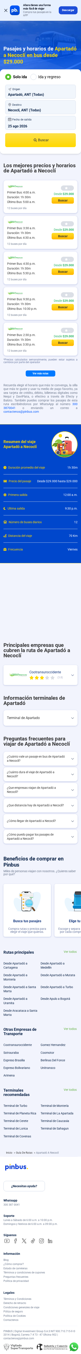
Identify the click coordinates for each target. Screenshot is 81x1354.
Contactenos (10, 1320)
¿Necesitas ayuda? (24, 1186)
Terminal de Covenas (17, 1136)
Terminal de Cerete (15, 1121)
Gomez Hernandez (53, 1045)
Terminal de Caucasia (55, 1121)
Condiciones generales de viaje (21, 1307)
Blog (6, 1259)
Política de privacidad (16, 1281)
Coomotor (47, 1052)
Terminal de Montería (55, 1105)
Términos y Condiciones (17, 1298)
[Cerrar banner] (5, 10)
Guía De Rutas (24, 1152)
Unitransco (48, 1068)
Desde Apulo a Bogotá (55, 998)
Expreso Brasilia (14, 1060)
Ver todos (70, 951)
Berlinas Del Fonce (53, 1060)
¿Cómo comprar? (13, 1264)
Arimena (9, 1075)
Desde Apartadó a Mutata (58, 975)
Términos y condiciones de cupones (24, 1272)
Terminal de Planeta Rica (19, 1113)
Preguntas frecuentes (15, 1276)
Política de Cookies (14, 1315)
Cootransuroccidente (17, 1045)
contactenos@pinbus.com (21, 411)
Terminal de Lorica (15, 1128)
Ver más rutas (40, 373)
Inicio (9, 1152)
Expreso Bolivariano (16, 1068)
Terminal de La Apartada (57, 1113)
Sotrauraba (11, 1052)
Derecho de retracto (14, 1303)
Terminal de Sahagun (55, 1128)
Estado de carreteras (15, 1268)
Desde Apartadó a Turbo (57, 987)
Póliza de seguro (13, 1311)
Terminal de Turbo (15, 1105)
